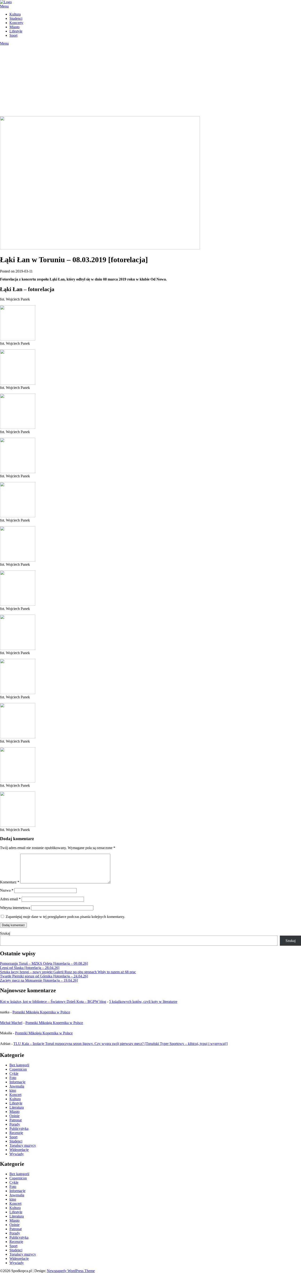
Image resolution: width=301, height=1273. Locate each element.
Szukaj (5, 933)
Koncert (15, 1095)
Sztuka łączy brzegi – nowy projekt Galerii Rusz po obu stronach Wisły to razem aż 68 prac (68, 972)
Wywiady (16, 1154)
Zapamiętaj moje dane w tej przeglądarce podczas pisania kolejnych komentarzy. (65, 917)
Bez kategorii (19, 1065)
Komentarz (9, 882)
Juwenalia (16, 1086)
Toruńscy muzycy (22, 1145)
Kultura (15, 14)
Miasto (14, 27)
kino (12, 1090)
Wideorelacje (19, 1150)
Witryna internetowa (15, 908)
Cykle (13, 1073)
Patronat (15, 1120)
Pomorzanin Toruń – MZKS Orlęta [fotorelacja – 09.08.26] (44, 963)
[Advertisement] (150, 81)
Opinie (14, 1116)
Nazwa (6, 890)
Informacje (17, 1082)
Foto (12, 1078)
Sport (13, 35)
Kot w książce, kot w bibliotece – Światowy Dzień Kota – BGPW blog (53, 1002)
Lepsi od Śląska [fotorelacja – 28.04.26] (29, 968)
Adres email (10, 899)
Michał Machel (11, 1023)
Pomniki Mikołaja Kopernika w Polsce (41, 1012)
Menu (4, 6)
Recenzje (16, 1133)
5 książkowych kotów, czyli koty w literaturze (143, 1002)
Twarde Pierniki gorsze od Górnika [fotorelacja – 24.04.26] (44, 976)
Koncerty (16, 23)
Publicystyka (18, 1129)
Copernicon (18, 1069)
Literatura (16, 1107)
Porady (14, 1124)
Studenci (15, 18)
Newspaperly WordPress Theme (71, 1271)
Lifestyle (15, 31)
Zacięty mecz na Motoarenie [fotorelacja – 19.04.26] (39, 980)
